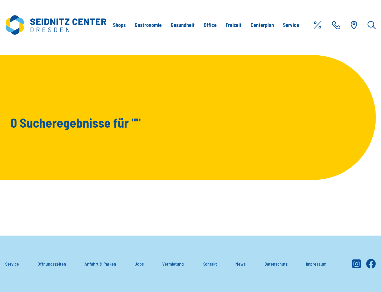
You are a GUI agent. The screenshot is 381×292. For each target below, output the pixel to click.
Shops (119, 25)
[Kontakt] (354, 25)
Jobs (139, 264)
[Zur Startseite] (56, 25)
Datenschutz (275, 264)
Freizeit (234, 25)
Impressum (316, 264)
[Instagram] (356, 265)
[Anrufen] (336, 25)
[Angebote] (317, 25)
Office (210, 25)
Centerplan (262, 25)
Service (291, 25)
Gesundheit (183, 25)
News (240, 264)
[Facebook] (371, 265)
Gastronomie (148, 25)
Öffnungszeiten (52, 264)
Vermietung (173, 264)
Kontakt (209, 264)
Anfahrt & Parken (100, 264)
